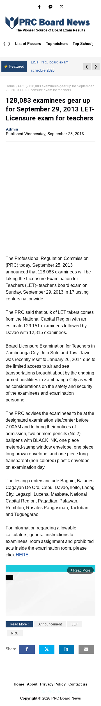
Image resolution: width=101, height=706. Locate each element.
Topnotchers (57, 44)
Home (10, 86)
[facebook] (39, 6)
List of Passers (28, 44)
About (32, 684)
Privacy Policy (52, 684)
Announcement (50, 624)
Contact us (77, 684)
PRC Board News (66, 698)
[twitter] (61, 6)
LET (75, 624)
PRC (21, 86)
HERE (22, 554)
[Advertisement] (50, 197)
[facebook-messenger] (50, 6)
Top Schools (84, 44)
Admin (12, 129)
